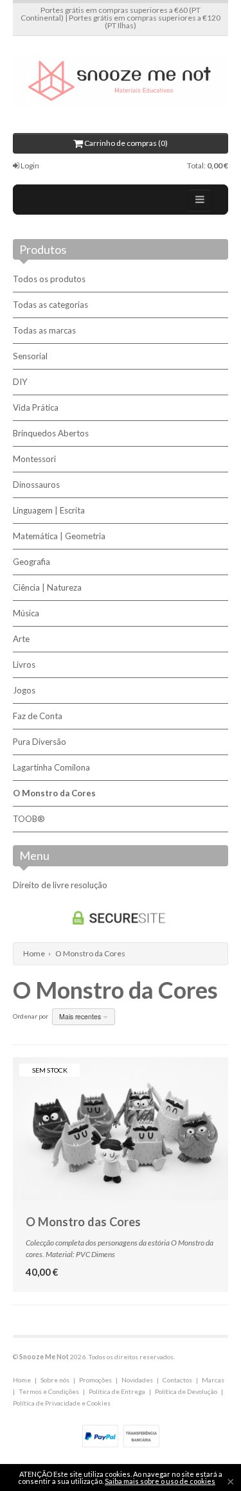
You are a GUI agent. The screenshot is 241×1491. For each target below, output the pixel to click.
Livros (24, 664)
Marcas (213, 1380)
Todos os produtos (49, 279)
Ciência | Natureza (47, 587)
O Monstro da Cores (54, 793)
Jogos (24, 690)
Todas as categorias (50, 304)
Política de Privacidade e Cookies (62, 1403)
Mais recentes (81, 1016)
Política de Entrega (117, 1391)
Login (29, 165)
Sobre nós (54, 1380)
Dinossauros (36, 484)
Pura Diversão (39, 742)
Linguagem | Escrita (49, 510)
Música (26, 613)
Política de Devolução (186, 1391)
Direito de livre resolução (60, 885)
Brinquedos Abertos (51, 433)
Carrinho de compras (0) (125, 143)
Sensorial (30, 356)
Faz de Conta (37, 716)
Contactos (177, 1380)
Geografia (31, 562)
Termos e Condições (49, 1391)
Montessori (34, 459)
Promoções (95, 1380)
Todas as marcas (44, 330)
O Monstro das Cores (83, 1222)
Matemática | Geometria (59, 536)
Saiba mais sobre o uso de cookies (160, 1481)
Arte (21, 639)
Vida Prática (35, 407)
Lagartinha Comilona (51, 767)
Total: (207, 165)
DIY (20, 382)
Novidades (137, 1380)
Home (34, 953)
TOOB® (29, 819)
